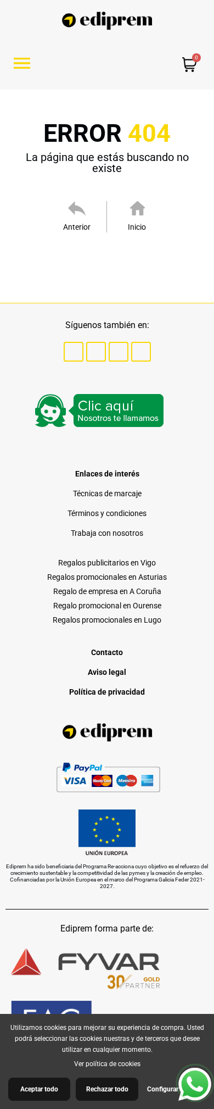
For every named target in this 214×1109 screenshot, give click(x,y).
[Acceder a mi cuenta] (132, 64)
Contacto (107, 652)
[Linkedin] (141, 352)
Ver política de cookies (107, 1064)
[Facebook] (73, 352)
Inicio (137, 227)
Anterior (77, 227)
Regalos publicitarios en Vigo (107, 562)
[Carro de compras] (189, 66)
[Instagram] (118, 352)
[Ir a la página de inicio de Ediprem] (107, 20)
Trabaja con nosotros (107, 533)
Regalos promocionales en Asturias (107, 577)
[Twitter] (96, 352)
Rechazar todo (107, 1089)
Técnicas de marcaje (107, 493)
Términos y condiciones (107, 513)
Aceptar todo (39, 1089)
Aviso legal (107, 672)
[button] (26, 63)
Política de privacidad (107, 691)
